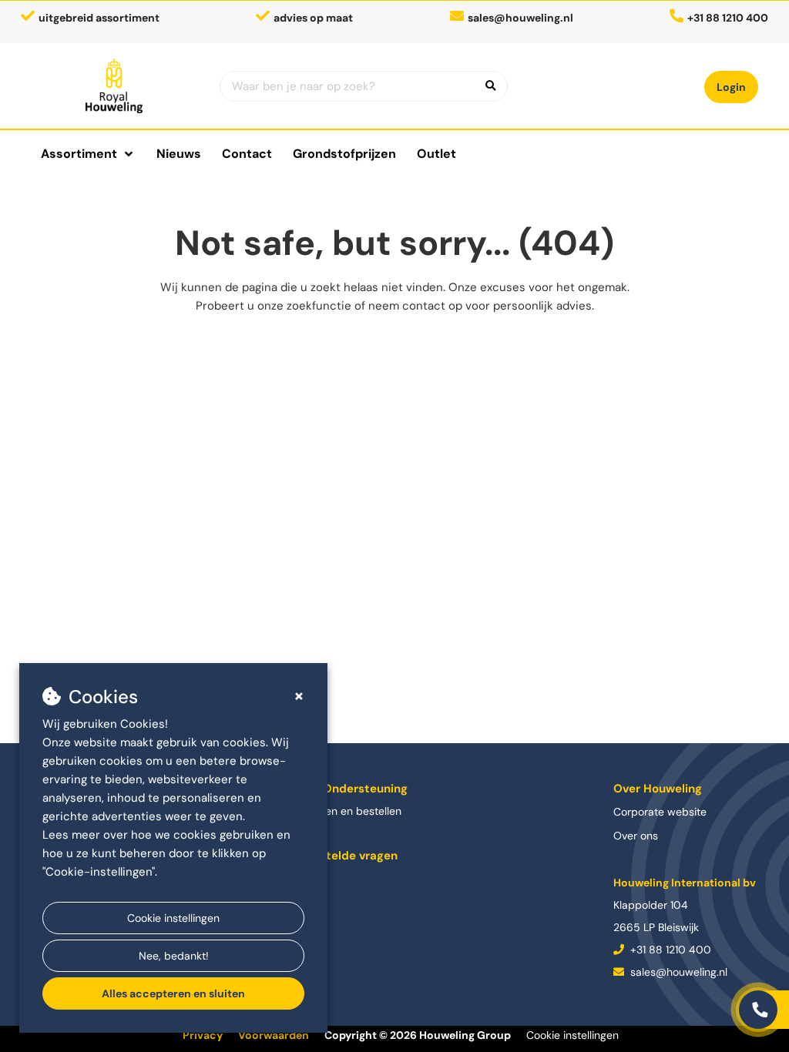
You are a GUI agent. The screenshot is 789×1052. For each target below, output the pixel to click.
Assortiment (79, 154)
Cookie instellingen (173, 918)
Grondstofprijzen (344, 154)
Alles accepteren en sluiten (173, 993)
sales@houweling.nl (520, 18)
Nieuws (178, 154)
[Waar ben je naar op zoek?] (491, 86)
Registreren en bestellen (341, 811)
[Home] (114, 86)
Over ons (635, 836)
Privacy (203, 1035)
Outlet (436, 154)
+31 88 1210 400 (669, 950)
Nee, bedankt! (174, 956)
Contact (247, 154)
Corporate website (660, 812)
